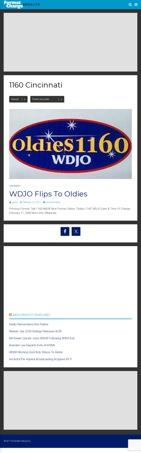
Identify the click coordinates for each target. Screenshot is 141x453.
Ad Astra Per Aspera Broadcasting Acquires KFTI (40, 359)
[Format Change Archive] (22, 8)
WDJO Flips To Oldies (48, 193)
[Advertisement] (70, 42)
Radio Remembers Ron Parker (28, 324)
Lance (14, 202)
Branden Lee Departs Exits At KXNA (32, 345)
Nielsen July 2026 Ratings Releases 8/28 (35, 331)
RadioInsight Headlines (31, 315)
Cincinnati (15, 186)
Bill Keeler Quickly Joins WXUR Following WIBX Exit (41, 338)
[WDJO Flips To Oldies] (70, 178)
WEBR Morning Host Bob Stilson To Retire (36, 352)
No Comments (53, 202)
